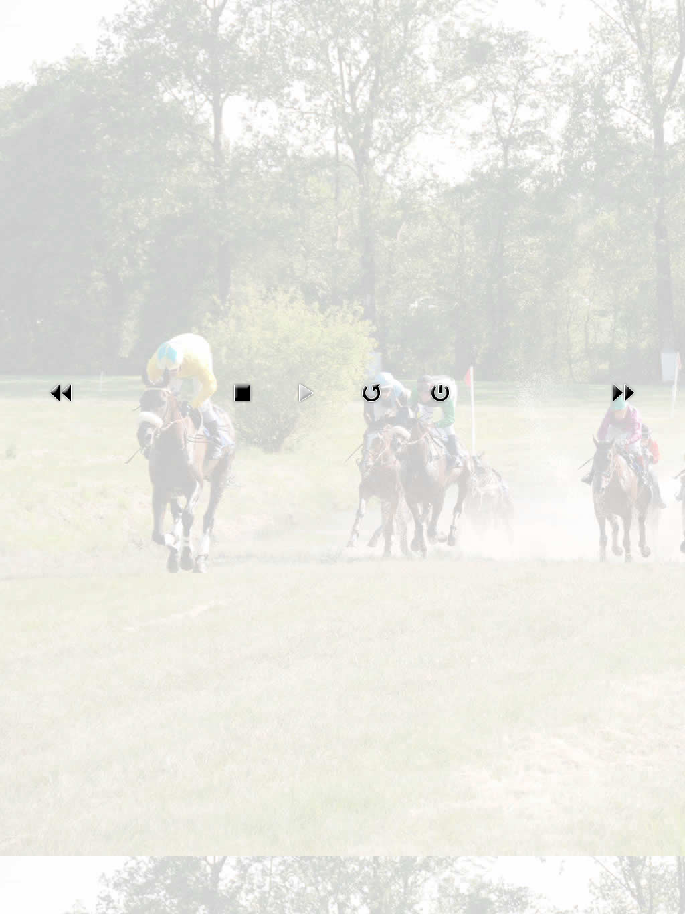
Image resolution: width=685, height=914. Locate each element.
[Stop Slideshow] (242, 392)
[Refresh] (371, 392)
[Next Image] (623, 392)
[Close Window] (440, 392)
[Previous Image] (61, 392)
